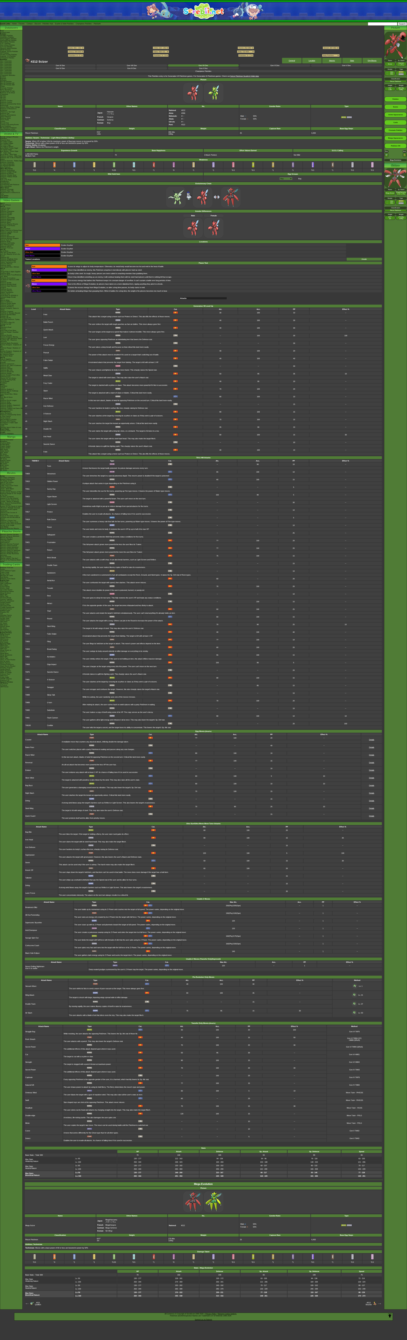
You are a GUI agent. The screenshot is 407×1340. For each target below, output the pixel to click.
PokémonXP (4, 105)
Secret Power (30, 1047)
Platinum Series (5, 460)
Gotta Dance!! (5, 542)
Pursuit (46, 353)
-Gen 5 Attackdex (6, 67)
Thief (49, 611)
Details (364, 259)
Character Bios (5, 140)
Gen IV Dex (60, 68)
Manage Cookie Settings (227, 1314)
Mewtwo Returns (5, 484)
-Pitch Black (4, 585)
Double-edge (30, 1115)
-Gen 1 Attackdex (6, 61)
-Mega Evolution (5, 593)
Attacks (332, 60)
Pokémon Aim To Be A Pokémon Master (11, 158)
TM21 (27, 542)
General (292, 60)
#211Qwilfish (38, 1304)
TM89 (27, 702)
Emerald (3, 362)
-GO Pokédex (4, 53)
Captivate (29, 1077)
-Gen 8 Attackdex (6, 72)
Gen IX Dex (60, 65)
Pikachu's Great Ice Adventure (10, 550)
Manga (11, 436)
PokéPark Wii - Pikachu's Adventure (8, 340)
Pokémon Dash (5, 367)
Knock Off (29, 870)
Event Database (5, 126)
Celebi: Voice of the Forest (9, 485)
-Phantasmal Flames (7, 591)
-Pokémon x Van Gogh (7, 112)
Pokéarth (97, 24)
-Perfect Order (5, 588)
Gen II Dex (203, 68)
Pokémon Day (5, 113)
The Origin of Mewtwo (7, 477)
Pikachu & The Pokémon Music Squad (10, 560)
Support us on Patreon (203, 1319)
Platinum (3, 329)
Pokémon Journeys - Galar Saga (11, 156)
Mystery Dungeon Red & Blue (10, 375)
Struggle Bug (30, 1032)
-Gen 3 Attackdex (6, 64)
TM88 (27, 695)
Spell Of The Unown (7, 482)
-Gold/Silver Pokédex (7, 37)
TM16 (27, 504)
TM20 (27, 535)
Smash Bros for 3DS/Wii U (9, 295)
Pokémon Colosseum (7, 364)
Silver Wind (29, 778)
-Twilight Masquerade (7, 607)
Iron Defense (48, 406)
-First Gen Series (5, 631)
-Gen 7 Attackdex (6, 70)
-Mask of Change (6, 672)
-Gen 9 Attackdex (6, 74)
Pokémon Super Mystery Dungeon (8, 286)
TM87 (27, 687)
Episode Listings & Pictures (9, 137)
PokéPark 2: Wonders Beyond (10, 313)
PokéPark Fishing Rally (8, 380)
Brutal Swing (52, 649)
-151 (1, 613)
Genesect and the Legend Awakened (8, 510)
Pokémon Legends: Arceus (9, 232)
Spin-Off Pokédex (6, 81)
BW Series (3, 463)
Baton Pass (29, 747)
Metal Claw (47, 375)
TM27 (27, 550)
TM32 (27, 565)
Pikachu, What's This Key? (9, 558)
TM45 (27, 603)
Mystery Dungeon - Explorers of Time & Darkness (10, 352)
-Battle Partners (5, 663)
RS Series (3, 454)
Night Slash (47, 421)
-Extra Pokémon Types (7, 571)
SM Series (3, 470)
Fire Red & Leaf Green (7, 360)
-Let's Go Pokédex (6, 47)
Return (49, 550)
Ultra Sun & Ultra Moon (8, 252)
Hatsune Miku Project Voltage (10, 107)
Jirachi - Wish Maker (7, 489)
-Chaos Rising (5, 586)
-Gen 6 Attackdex (6, 69)
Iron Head (47, 436)
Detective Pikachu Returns (9, 224)
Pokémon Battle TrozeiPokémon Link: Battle (10, 275)
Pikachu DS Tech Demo (8, 378)
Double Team (52, 565)
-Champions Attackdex (7, 75)
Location (312, 60)
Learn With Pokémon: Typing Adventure (9, 320)
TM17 (27, 512)
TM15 (27, 497)
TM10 (27, 481)
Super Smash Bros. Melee (8, 394)
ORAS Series (4, 468)
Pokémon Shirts (5, 118)
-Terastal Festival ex (7, 664)
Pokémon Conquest (6, 311)
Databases (11, 27)
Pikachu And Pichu (6, 538)
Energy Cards (4, 574)
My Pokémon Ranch (7, 354)
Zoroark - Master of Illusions (9, 501)
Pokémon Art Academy (7, 278)
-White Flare (4, 596)
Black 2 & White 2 (6, 302)
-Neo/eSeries (4, 629)
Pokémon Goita (5, 430)
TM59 (27, 649)
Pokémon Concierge (7, 189)
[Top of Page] (390, 1316)
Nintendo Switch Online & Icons (10, 427)
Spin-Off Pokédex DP (7, 83)
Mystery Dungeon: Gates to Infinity (9, 309)
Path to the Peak (5, 180)
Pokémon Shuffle (5, 283)
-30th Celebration (5, 583)
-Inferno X (3, 652)
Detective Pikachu (6, 264)
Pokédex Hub (47, 24)
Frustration (51, 542)
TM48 (27, 619)
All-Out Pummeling (32, 915)
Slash (45, 391)
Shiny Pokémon (5, 167)
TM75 (27, 672)
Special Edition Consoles (8, 419)
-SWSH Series (5, 620)
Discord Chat (4, 123)
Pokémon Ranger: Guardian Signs (9, 332)
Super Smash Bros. (6, 410)
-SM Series (3, 621)
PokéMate (3, 383)
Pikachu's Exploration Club (9, 549)
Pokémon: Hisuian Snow (8, 175)
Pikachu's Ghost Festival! (8, 545)
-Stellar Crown (5, 604)
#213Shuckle (369, 1304)
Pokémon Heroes (6, 487)
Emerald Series (5, 457)
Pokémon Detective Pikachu (9, 528)
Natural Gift (29, 1085)
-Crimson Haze (5, 674)
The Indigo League (6, 142)
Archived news (5, 32)
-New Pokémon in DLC (7, 129)
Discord (37, 24)
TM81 (27, 680)
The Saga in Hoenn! (6, 146)
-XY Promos (4, 640)
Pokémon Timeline (6, 101)
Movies (11, 473)
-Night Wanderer (5, 671)
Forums (22, 24)
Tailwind (28, 878)
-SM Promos (4, 639)
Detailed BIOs (4, 444)
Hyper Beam (52, 497)
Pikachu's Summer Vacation (9, 534)
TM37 (27, 573)
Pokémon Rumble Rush (8, 260)
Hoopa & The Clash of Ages (9, 516)
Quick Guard (30, 816)
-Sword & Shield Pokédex (8, 48)
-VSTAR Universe (6, 679)
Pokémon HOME (5, 233)
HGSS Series (4, 462)
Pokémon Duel (5, 294)
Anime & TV (11, 134)
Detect (27, 1138)
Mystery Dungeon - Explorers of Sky (10, 345)
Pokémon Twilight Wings (8, 172)
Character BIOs (5, 443)
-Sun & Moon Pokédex (7, 45)
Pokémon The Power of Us (9, 522)
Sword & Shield (5, 229)
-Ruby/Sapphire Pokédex (8, 39)
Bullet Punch (48, 322)
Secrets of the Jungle (7, 525)
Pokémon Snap (5, 402)
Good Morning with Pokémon (9, 184)
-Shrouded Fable (5, 606)
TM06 (27, 466)
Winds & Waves (5, 205)
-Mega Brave (4, 653)
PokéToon (3, 178)
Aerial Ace (51, 580)
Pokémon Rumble (6, 335)
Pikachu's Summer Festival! (9, 544)
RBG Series (4, 449)
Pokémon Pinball (5, 403)
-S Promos (3, 685)
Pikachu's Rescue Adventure (9, 536)
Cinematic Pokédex (6, 88)
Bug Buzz (29, 785)
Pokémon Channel (6, 368)
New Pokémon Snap (7, 244)
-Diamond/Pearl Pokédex (8, 40)
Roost (49, 527)
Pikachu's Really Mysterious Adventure (9, 554)
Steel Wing (51, 626)
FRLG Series (4, 456)
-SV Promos (4, 636)
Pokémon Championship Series (10, 104)
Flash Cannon (52, 718)
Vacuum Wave (30, 986)
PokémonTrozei (5, 376)
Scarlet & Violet (5, 208)
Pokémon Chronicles (7, 162)
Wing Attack (29, 995)
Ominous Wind (31, 1093)
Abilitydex (3, 80)
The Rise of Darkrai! (7, 497)
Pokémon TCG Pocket (7, 225)
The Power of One (6, 481)
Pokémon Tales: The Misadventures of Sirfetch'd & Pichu (10, 192)
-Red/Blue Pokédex (6, 35)
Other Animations (6, 186)
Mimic (27, 1123)
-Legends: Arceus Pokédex (9, 51)
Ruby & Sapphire (5, 359)
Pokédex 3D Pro (5, 318)
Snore (27, 862)
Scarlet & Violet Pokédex (64, 24)
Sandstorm (51, 573)
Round (49, 619)
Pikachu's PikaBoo (6, 539)
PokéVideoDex (5, 183)
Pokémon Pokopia (6, 213)
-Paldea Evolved (5, 617)
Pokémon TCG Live (6, 248)
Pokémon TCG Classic (7, 579)
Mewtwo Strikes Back (7, 479)
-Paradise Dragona (6, 667)
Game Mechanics (6, 89)
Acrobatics (51, 657)
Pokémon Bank (5, 273)
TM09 (27, 474)
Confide (50, 725)
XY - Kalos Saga (5, 153)
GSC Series (4, 452)
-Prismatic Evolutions (7, 601)
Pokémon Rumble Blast (8, 314)
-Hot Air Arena (5, 661)
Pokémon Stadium (6, 407)
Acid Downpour (31, 930)
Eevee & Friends (5, 557)
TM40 (27, 580)
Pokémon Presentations (8, 115)
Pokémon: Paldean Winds (8, 176)
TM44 (27, 596)
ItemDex (3, 77)
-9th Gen (3, 96)
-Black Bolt (3, 594)
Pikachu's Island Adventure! (9, 547)
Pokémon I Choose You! (8, 520)
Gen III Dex (131, 68)
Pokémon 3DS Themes (8, 421)
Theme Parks (4, 120)
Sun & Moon (4, 251)
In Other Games (5, 416)
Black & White (5, 300)
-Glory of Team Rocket (7, 660)
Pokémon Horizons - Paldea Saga (11, 161)
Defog (27, 801)
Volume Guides (5, 448)
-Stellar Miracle (5, 669)
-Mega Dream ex (5, 650)
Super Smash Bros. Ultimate (9, 267)
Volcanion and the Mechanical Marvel (10, 518)
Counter (28, 740)
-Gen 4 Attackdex (6, 66)
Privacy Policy (210, 1314)
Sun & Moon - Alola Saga (8, 154)
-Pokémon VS (4, 680)
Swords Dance (49, 444)
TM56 (27, 641)
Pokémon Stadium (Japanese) (10, 405)
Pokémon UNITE (5, 221)
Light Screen (52, 504)
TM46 (27, 611)
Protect (50, 512)
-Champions (4, 94)
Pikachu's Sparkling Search (9, 552)
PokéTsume (4, 197)
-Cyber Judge (4, 677)
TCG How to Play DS (7, 322)
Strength (28, 1062)
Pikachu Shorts (11, 531)
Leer (45, 337)
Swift (27, 1100)
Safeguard (51, 535)
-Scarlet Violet (4, 618)
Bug (299, 179)
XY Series (3, 467)
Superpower (30, 855)
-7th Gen (3, 99)
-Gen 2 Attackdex (6, 62)
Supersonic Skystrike (33, 923)
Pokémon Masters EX (7, 219)
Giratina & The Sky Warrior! (9, 498)
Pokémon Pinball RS (7, 372)
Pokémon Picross (6, 289)
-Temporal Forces (6, 609)
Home (14, 24)
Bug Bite (28, 832)
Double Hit (47, 429)
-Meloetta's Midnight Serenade (10, 508)
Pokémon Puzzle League (8, 400)
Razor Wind (47, 398)
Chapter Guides (5, 446)
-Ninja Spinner (4, 647)
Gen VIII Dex (132, 65)
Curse (27, 1131)
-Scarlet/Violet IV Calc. (7, 91)
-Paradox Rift (4, 612)
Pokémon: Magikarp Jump (8, 259)
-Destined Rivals (5, 598)
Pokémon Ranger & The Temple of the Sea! (10, 494)
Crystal (2, 388)
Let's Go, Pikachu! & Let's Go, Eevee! (10, 255)
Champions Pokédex (84, 24)
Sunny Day (51, 489)
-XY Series (3, 623)
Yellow (2, 399)
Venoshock (51, 474)
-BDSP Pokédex (5, 50)
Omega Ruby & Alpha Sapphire (10, 272)
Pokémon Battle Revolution (9, 343)
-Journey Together (6, 599)
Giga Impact (51, 664)
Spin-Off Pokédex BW (7, 85)
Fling (49, 641)
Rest (49, 596)
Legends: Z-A (4, 210)
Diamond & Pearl (5, 327)
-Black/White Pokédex (7, 42)
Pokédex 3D (4, 316)
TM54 (27, 634)
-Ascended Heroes (6, 590)
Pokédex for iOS (5, 324)
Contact (30, 24)
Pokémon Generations (7, 170)
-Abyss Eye (4, 645)
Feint (45, 314)
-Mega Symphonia (6, 655)
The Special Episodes (7, 164)
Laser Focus (30, 893)
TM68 (27, 664)
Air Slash (28, 1013)
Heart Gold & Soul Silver (8, 330)
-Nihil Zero (3, 648)
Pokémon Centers (6, 102)
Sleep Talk (51, 695)
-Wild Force (4, 675)
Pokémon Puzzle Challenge (9, 391)
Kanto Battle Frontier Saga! (9, 148)
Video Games (11, 200)
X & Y (2, 270)
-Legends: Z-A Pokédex (8, 56)
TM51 (27, 626)
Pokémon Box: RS (6, 370)
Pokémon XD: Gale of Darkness (10, 365)
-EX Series (3, 628)
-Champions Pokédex (7, 58)
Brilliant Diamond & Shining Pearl (11, 230)
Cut (26, 1054)
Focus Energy (48, 345)
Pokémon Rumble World (8, 284)
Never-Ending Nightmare (34, 966)
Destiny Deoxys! (5, 490)
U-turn (49, 702)
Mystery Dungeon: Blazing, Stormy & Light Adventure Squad (11, 337)
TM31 (27, 558)
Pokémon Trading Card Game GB (11, 408)
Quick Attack (48, 330)
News (2, 31)
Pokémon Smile (5, 241)
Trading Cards (11, 564)
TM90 (27, 710)
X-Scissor (47, 414)
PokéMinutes (4, 181)
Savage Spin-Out (31, 938)
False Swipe (48, 360)
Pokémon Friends (6, 214)
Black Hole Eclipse (32, 953)
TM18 (27, 519)
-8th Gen (3, 97)
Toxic (49, 466)
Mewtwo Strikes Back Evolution (10, 524)
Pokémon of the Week (7, 93)
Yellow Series (4, 451)
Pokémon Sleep (5, 222)
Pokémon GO (4, 216)
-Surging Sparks (5, 602)
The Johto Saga (5, 145)
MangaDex (3, 441)
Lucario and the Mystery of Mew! (11, 492)
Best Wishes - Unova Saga (9, 151)
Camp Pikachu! (5, 541)
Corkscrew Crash (32, 945)
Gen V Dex (346, 65)
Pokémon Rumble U (7, 306)
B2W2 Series (4, 465)
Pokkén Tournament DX (8, 262)
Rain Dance (51, 519)
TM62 (27, 657)
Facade (50, 588)
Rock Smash (30, 1039)
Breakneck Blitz (31, 907)
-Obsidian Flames (6, 615)
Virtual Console (5, 418)
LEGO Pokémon (5, 116)
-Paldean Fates (5, 610)
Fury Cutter (47, 383)
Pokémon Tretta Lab (7, 305)
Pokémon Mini (5, 392)
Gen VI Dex (274, 65)
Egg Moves (372, 60)
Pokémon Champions (7, 211)
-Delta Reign (4, 582)
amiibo (2, 426)
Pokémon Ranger (6, 373)
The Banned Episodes (7, 165)
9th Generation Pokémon (8, 128)
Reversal (28, 763)
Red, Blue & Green (6, 397)
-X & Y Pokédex (5, 43)
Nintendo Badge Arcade (8, 297)
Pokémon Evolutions (7, 173)
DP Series (3, 459)
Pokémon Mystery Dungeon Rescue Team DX (9, 239)
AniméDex (3, 138)
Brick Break (51, 558)
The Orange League (6, 143)
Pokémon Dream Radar (8, 303)
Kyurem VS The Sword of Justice (11, 506)
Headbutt (28, 1108)
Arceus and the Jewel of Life (9, 500)
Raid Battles (4, 577)
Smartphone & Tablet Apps (9, 422)
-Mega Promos (5, 634)
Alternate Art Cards (6, 575)
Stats (352, 60)
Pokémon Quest (5, 265)
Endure (28, 770)
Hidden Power (52, 481)
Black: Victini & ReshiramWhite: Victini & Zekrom (10, 503)
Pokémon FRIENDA (7, 434)
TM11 (27, 489)
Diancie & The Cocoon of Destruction (8, 513)
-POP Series (4, 642)
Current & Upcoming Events (9, 124)
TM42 (27, 588)
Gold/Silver (3, 386)
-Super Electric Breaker (7, 666)
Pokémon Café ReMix (7, 217)
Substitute (51, 710)
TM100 (28, 725)
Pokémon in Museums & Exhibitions (8, 109)
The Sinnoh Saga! (6, 149)
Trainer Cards (4, 572)
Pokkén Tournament (6, 292)
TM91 (27, 718)
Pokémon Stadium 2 (7, 389)
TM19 (27, 527)
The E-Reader (4, 381)
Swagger (50, 687)
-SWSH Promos (5, 637)
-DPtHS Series (5, 626)
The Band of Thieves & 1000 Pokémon (9, 280)
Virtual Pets (4, 424)
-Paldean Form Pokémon (8, 131)
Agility (45, 368)
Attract (49, 603)
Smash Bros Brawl (6, 356)
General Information (6, 440)
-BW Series (4, 625)
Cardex (2, 86)
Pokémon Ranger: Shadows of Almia (10, 348)
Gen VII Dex (203, 65)
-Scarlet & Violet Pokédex (8, 54)
